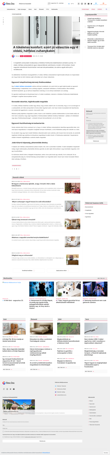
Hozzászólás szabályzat (95, 415)
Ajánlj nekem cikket (61, 270)
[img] (8, 3)
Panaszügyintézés (94, 421)
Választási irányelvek (94, 424)
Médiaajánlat (92, 409)
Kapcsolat (91, 403)
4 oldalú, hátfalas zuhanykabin (23, 86)
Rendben (106, 452)
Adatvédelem (92, 412)
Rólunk (91, 400)
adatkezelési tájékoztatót (98, 136)
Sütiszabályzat (46, 452)
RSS (90, 418)
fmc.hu (17, 56)
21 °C (72, 3)
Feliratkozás (96, 141)
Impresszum (92, 406)
